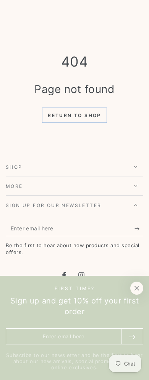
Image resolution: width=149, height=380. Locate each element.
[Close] (136, 288)
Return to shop (74, 115)
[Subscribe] (138, 228)
